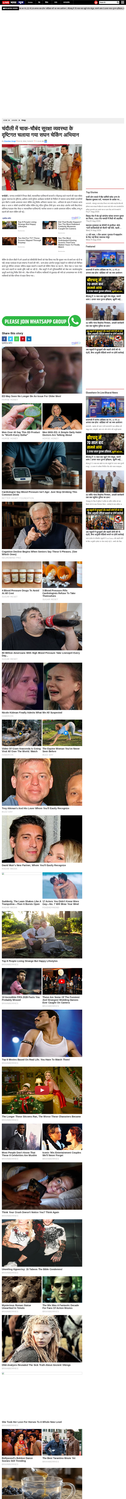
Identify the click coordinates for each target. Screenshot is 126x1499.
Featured (90, 246)
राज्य (55, 2)
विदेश (46, 2)
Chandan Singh (10, 141)
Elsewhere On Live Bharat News (102, 392)
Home (5, 120)
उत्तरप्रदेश (66, 2)
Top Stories (92, 192)
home (30, 2)
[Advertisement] (63, 79)
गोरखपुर (24, 120)
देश (39, 2)
